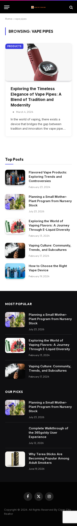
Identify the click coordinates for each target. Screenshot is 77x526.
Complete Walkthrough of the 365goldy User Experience (48, 432)
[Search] (71, 7)
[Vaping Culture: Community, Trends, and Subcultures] (15, 250)
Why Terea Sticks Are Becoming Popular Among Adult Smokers (49, 458)
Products (14, 46)
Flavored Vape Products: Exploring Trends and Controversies (48, 176)
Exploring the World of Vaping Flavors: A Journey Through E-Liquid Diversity (49, 225)
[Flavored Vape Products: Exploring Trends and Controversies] (15, 177)
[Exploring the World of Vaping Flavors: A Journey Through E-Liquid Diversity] (15, 226)
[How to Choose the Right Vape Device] (15, 271)
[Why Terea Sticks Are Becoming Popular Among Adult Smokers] (15, 459)
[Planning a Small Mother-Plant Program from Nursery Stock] (15, 201)
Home (8, 18)
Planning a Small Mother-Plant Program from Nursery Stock (50, 201)
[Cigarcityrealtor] (38, 7)
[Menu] (6, 7)
